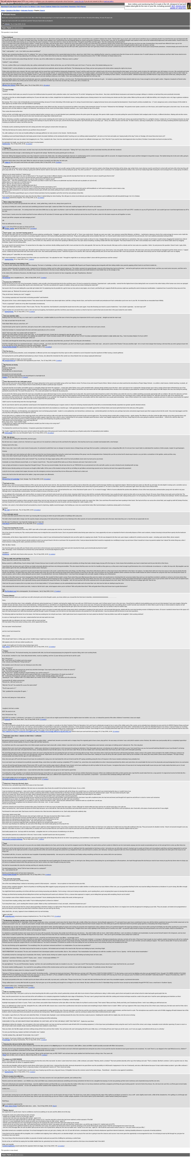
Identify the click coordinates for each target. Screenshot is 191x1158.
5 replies (43, 277)
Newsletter (72, 6)
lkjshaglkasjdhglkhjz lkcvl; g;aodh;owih (15, 779)
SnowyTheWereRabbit (10, 347)
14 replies (40, 523)
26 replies (47, 479)
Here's (4, 227)
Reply (54, 1106)
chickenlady (8, 433)
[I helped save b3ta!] (3, 24)
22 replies (48, 347)
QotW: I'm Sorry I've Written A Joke (29, 6)
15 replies (29, 144)
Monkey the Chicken (9, 85)
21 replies (41, 197)
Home (3, 10)
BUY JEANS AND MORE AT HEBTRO (178, 7)
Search (42, 10)
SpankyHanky (9, 259)
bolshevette (6, 144)
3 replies (58, 360)
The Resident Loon (10, 591)
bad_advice (6, 647)
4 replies (25, 377)
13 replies (43, 719)
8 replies (58, 162)
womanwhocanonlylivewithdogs (13, 839)
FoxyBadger (6, 1040)
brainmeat (6, 554)
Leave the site (79, 1)
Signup (35, 3)
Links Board (13, 6)
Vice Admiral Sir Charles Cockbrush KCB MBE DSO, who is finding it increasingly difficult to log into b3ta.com (37, 731)
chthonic (7, 24)
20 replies (50, 433)
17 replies (57, 591)
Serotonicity (6, 277)
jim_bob (7, 510)
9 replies (31, 311)
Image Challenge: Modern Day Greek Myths (54, 6)
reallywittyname (10, 916)
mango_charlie (9, 228)
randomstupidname (9, 1146)
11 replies (52, 554)
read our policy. (109, 1)
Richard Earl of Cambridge (11, 479)
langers (5, 377)
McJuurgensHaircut (9, 360)
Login (30, 3)
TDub (4, 1055)
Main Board (4, 6)
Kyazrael (7, 719)
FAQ (78, 6)
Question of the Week (13, 10)
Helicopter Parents (27, 10)
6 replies (44, 1055)
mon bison (6, 197)
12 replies (57, 916)
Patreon (83, 6)
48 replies (46, 85)
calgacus (7, 162)
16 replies (116, 731)
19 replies (33, 228)
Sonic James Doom (11, 1106)
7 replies (31, 259)
